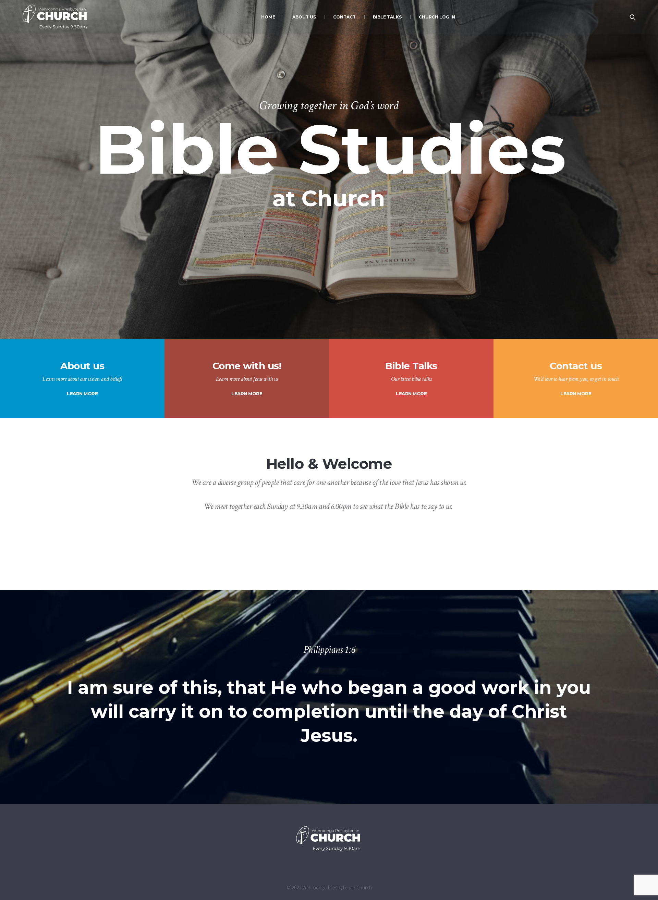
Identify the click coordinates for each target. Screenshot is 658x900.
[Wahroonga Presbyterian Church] (329, 838)
